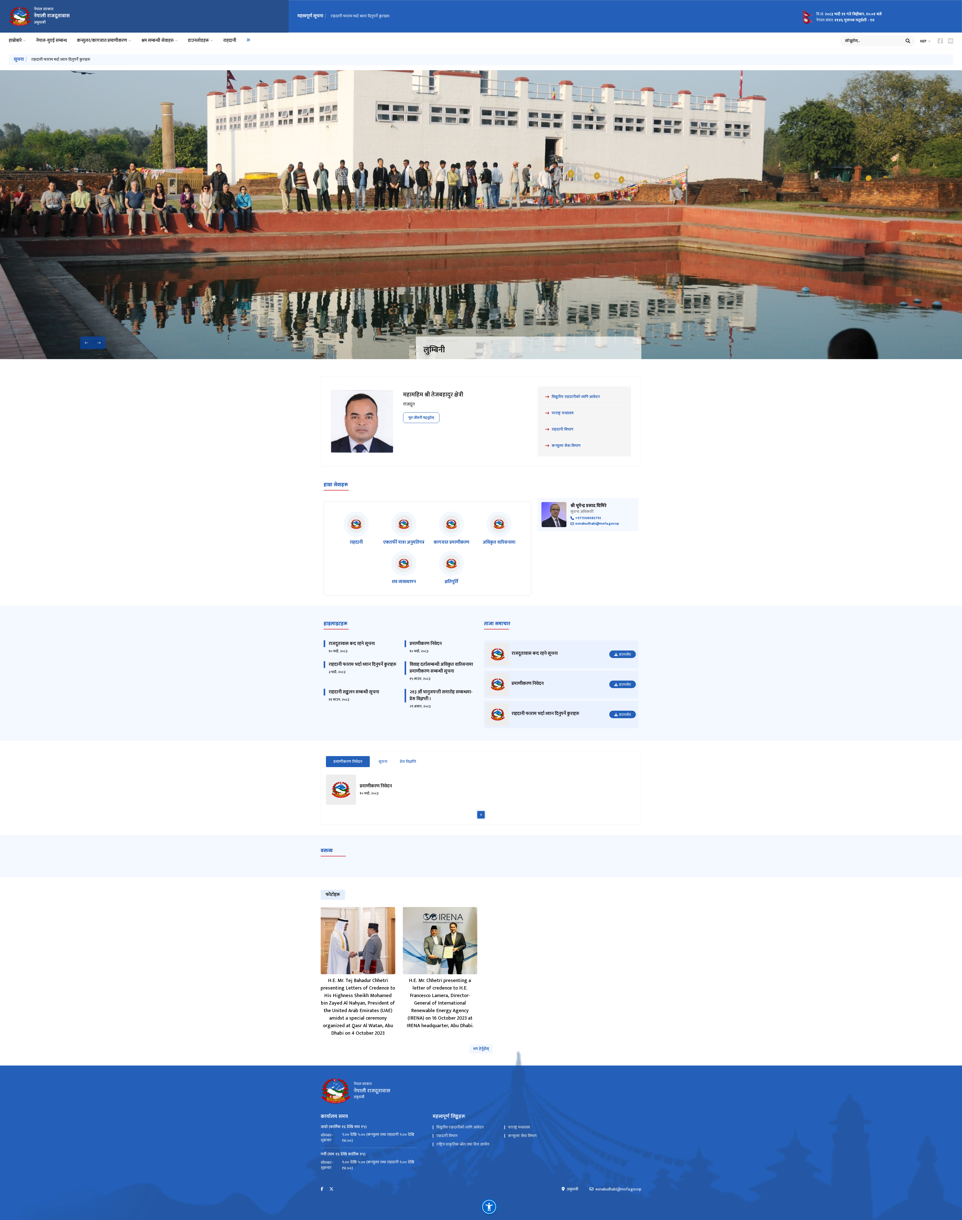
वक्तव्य (327, 850)
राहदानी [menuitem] (229, 40)
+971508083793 (588, 518)
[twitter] (331, 1189)
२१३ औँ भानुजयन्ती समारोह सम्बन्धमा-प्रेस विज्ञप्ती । (441, 695)
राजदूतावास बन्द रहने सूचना (352, 643)
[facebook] (322, 1189)
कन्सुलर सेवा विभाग (522, 1135)
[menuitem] (248, 40)
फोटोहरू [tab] (333, 895)
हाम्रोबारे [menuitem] (15, 40)
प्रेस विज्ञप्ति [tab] (408, 761)
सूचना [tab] (383, 761)
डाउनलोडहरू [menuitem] (198, 40)
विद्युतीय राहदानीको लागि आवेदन (460, 1127)
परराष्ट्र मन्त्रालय (519, 1127)
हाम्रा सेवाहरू (336, 484)
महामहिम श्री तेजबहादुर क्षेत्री (433, 395)
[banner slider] (481, 214)
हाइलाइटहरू (335, 623)
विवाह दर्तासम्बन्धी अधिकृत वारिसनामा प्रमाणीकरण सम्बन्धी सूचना (378, 16)
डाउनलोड (625, 654)
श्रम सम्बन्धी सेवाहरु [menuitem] (157, 40)
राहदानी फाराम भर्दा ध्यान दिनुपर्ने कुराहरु (362, 664)
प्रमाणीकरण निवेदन (426, 643)
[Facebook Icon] (940, 41)
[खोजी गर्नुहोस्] (908, 41)
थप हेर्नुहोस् (481, 1048)
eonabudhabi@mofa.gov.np (597, 524)
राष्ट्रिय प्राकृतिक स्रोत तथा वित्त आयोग (462, 1144)
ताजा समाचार (497, 623)
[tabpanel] (481, 797)
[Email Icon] (950, 41)
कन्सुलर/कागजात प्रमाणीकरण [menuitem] (102, 40)
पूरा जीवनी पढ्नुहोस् (421, 418)
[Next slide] (99, 343)
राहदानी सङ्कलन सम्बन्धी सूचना (354, 692)
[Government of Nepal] (20, 16)
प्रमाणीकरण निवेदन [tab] (351, 761)
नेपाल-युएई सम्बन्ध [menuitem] (51, 40)
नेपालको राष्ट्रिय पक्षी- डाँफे (461, 350)
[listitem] (356, 529)
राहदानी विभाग (446, 1135)
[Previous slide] (86, 343)
